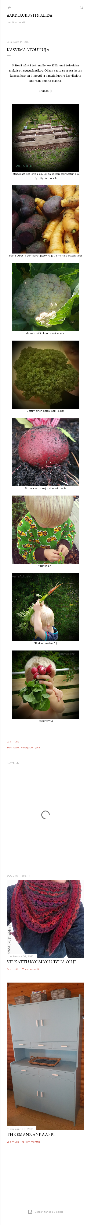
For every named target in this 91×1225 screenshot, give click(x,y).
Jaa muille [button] (13, 741)
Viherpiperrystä (30, 747)
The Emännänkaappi (31, 1134)
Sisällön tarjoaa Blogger (48, 1211)
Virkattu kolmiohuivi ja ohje (41, 961)
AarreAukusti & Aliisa (29, 15)
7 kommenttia (31, 969)
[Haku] (81, 7)
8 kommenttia (31, 1141)
